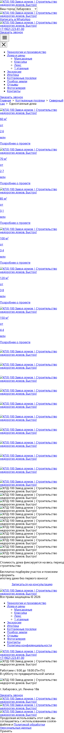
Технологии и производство (26, 52)
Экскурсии (14, 72)
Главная (5, 100)
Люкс (17, 65)
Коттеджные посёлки (21, 78)
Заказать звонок (11, 32)
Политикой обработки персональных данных (22, 726)
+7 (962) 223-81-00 (12, 29)
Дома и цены (16, 55)
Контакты (13, 91)
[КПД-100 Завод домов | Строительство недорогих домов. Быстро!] (32, 702)
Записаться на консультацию (32, 584)
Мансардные (23, 58)
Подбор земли (17, 81)
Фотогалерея (16, 88)
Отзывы (12, 84)
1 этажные (21, 68)
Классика (20, 62)
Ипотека (13, 75)
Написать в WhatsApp (15, 19)
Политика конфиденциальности (29, 645)
